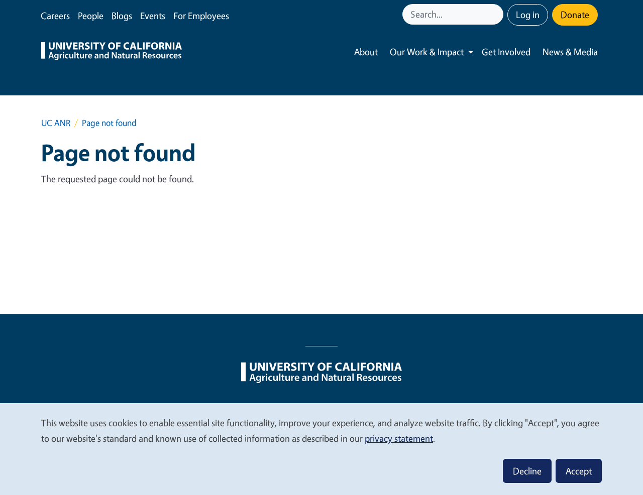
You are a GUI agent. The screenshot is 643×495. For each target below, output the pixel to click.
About (366, 52)
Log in (528, 15)
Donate (575, 15)
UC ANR (55, 122)
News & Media (570, 52)
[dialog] (321, 448)
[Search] (496, 14)
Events (152, 16)
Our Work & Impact (427, 52)
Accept (579, 471)
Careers (55, 16)
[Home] (111, 52)
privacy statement (399, 438)
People (90, 16)
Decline (527, 471)
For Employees (201, 16)
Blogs (122, 16)
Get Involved (506, 52)
